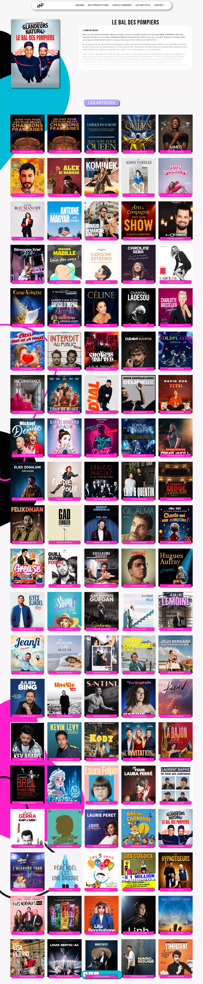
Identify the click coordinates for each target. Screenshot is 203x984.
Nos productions (98, 5)
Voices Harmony (122, 5)
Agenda (80, 5)
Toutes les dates (27, 152)
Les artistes (143, 5)
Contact (159, 5)
